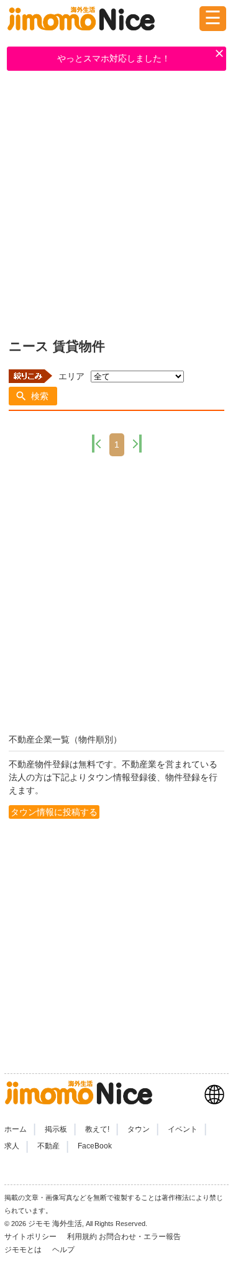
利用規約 (82, 1236)
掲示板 (56, 1129)
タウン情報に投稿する (54, 812)
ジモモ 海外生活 (55, 1223)
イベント (183, 1129)
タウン (138, 1129)
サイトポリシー (31, 1236)
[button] (33, 396)
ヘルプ (63, 1249)
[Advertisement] (116, 202)
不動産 (48, 1146)
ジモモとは (23, 1249)
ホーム (15, 1129)
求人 (11, 1146)
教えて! (97, 1129)
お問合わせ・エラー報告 (141, 1236)
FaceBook (95, 1146)
